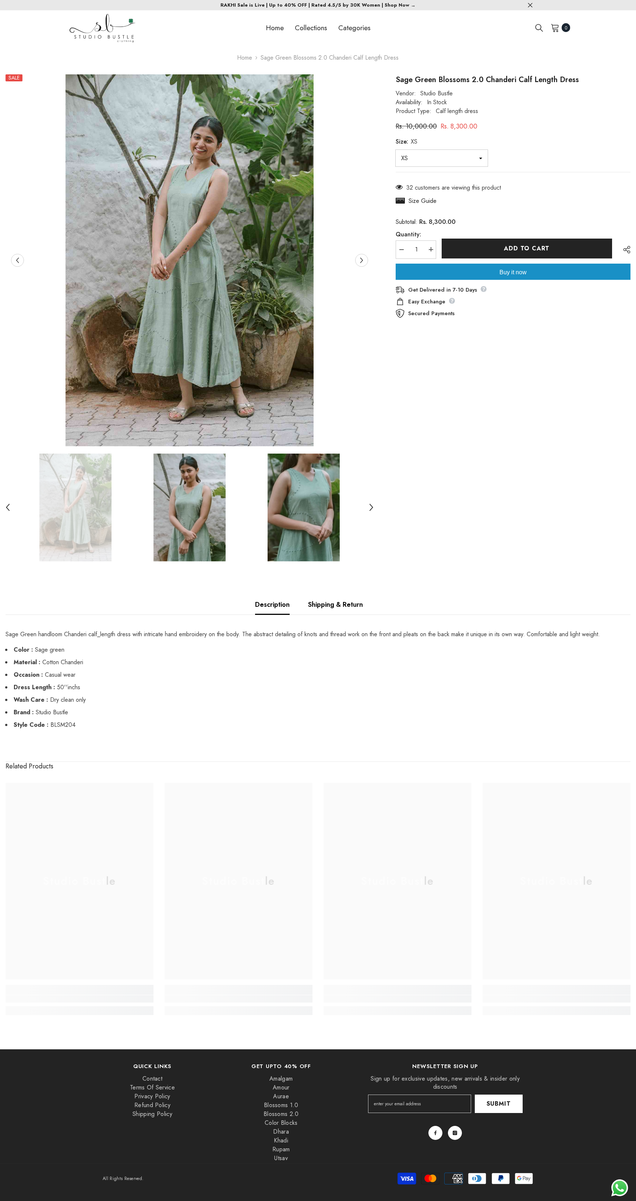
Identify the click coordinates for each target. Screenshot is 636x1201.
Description (272, 604)
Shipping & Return (335, 604)
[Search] (539, 27)
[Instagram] (455, 1133)
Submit (499, 1103)
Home (244, 57)
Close (530, 5)
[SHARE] (624, 249)
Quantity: (408, 234)
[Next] (361, 260)
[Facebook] (435, 1133)
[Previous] (17, 260)
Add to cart (527, 248)
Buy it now (513, 272)
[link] (79, 999)
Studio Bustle (436, 93)
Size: (406, 141)
